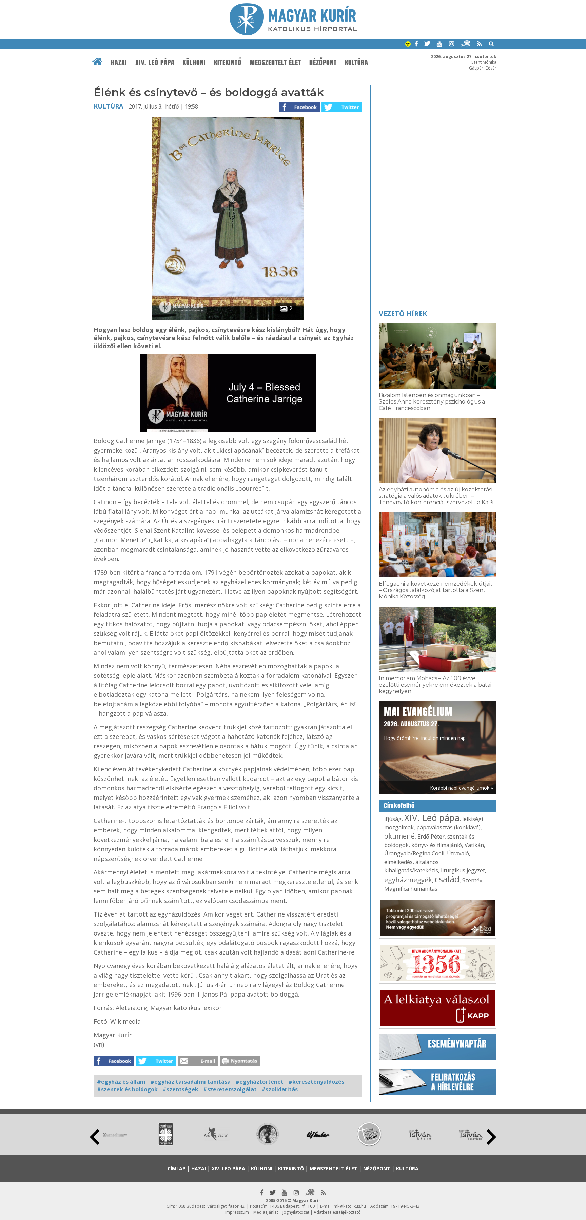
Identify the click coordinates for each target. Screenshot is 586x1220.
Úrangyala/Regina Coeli (414, 853)
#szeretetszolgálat (230, 1089)
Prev (95, 1137)
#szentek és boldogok (127, 1089)
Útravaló (458, 853)
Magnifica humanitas (410, 888)
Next (491, 1137)
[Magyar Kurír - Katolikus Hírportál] (293, 33)
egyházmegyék (408, 879)
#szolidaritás (279, 1089)
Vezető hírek (403, 313)
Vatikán (474, 845)
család (447, 879)
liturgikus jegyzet (463, 870)
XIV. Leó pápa (155, 63)
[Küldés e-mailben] (198, 1064)
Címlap (176, 1168)
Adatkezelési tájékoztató (337, 1212)
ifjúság (393, 819)
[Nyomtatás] (240, 1064)
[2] (228, 318)
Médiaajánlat (265, 1212)
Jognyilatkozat (295, 1212)
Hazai (119, 63)
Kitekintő (227, 63)
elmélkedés (398, 862)
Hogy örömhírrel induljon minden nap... (426, 723)
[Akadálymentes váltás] (408, 44)
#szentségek (180, 1089)
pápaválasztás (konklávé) (448, 827)
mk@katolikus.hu (350, 1206)
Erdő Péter (431, 836)
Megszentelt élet (275, 63)
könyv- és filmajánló (436, 845)
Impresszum (237, 1212)
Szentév (472, 880)
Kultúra (356, 63)
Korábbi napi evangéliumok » (461, 788)
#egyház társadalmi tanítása (190, 1081)
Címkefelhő (399, 805)
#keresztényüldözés (316, 1081)
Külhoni (194, 63)
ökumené (399, 836)
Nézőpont (323, 63)
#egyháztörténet (259, 1081)
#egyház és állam (121, 1081)
